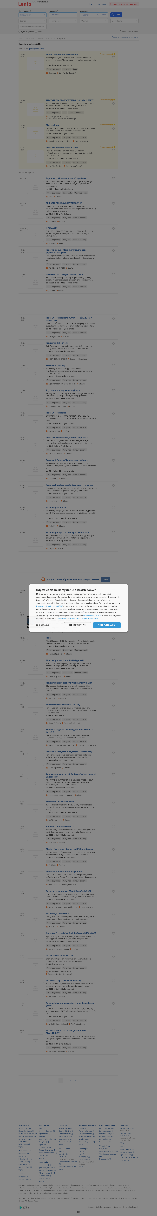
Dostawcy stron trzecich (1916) (49, 606)
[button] (42, 625)
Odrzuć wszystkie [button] (77, 625)
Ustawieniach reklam (92, 615)
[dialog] (78, 608)
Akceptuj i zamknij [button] (107, 625)
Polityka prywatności (89, 618)
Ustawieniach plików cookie (68, 618)
